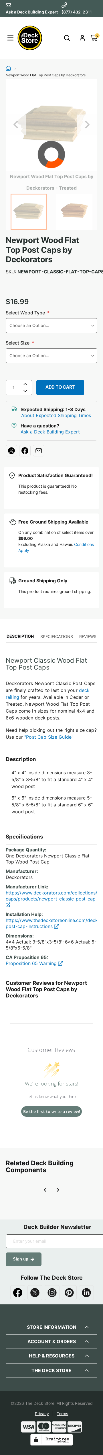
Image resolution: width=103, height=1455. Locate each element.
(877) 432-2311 (77, 11)
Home (8, 69)
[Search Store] (66, 37)
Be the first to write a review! (51, 1111)
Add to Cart (60, 387)
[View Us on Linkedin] (86, 1292)
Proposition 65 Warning (32, 963)
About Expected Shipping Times (56, 415)
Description (20, 636)
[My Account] (82, 37)
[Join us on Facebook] (17, 1292)
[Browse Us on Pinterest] (69, 1292)
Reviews (87, 636)
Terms (62, 1413)
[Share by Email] (38, 450)
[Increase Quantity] (25, 384)
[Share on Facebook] (25, 450)
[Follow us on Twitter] (34, 1292)
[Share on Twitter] (11, 450)
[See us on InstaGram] (52, 1292)
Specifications (56, 636)
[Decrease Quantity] (25, 392)
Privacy (42, 1413)
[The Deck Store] (28, 38)
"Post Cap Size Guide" (48, 737)
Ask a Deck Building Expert (32, 11)
